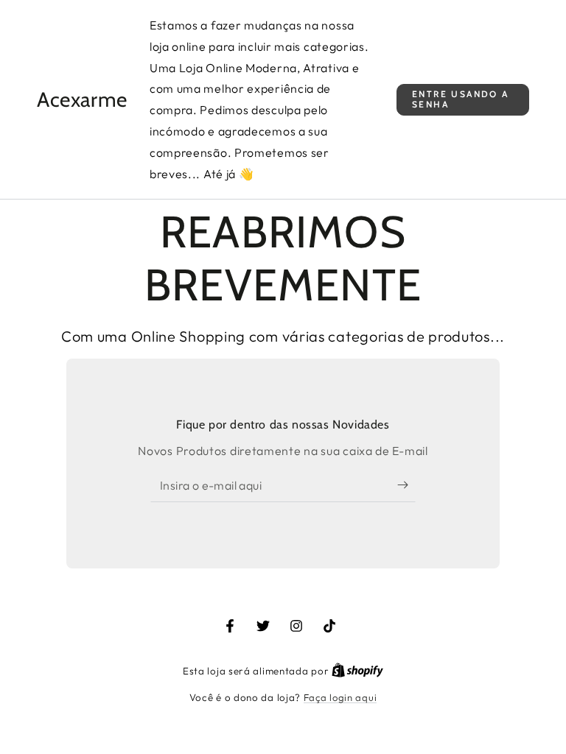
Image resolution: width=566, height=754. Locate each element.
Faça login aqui (340, 697)
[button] (462, 100)
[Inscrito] (406, 485)
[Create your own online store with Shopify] (357, 671)
